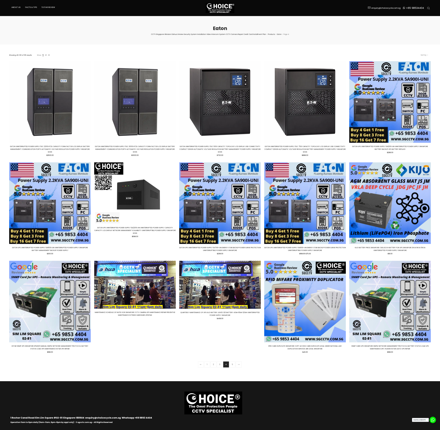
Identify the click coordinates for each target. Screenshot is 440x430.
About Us (16, 7)
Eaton (279, 34)
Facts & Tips (31, 7)
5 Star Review (48, 7)
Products (271, 34)
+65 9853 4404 (143, 417)
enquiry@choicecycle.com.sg (103, 417)
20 (46, 55)
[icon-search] (428, 8)
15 (43, 55)
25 (49, 55)
